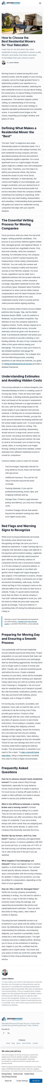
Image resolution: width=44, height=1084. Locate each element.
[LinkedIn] (9, 1033)
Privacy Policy (7, 1073)
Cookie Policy (29, 1073)
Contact (35, 1043)
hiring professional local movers (18, 364)
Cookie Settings (22, 1081)
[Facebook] (4, 1033)
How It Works (26, 1043)
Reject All (8, 1081)
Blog (13, 1043)
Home (8, 1043)
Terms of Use (18, 1073)
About (18, 1043)
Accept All (35, 1081)
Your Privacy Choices (9, 1076)
